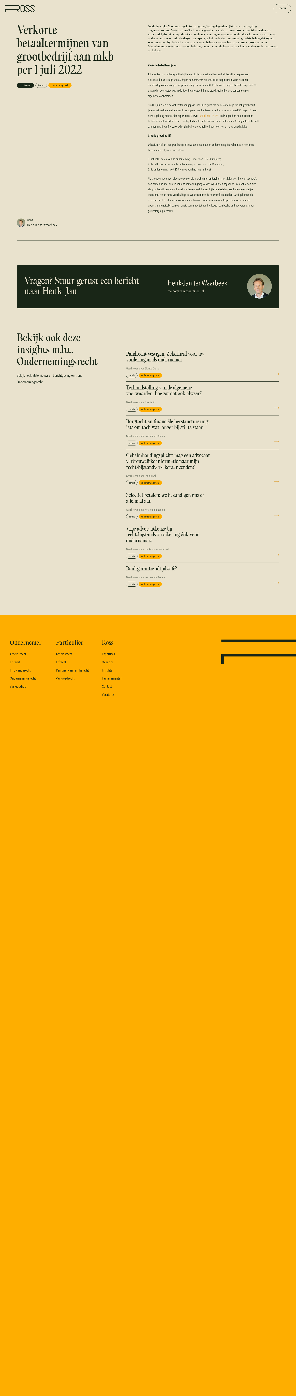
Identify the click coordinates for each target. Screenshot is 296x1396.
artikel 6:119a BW (209, 116)
